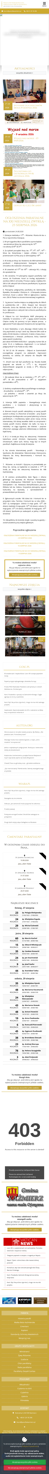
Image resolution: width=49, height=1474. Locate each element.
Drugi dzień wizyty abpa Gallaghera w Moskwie (20, 822)
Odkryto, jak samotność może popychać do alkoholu (22, 804)
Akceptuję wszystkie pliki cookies (24, 1088)
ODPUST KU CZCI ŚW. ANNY (27, 205)
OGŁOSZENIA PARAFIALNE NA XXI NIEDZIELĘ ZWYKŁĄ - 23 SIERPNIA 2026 (24, 221)
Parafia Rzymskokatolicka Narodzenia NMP (15, 4)
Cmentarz (24, 1326)
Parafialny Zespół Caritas (24, 1371)
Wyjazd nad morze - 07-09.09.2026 (26, 139)
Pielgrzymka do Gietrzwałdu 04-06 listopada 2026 (24, 173)
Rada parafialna (24, 1367)
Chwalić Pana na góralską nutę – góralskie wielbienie (22, 763)
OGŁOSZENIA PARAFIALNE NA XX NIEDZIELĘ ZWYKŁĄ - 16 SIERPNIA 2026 (24, 544)
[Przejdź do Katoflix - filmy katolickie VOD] (25, 1300)
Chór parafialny (24, 1363)
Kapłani (24, 1330)
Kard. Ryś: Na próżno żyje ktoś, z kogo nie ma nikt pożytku (24, 1283)
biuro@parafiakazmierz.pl (12, 11)
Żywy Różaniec (24, 1355)
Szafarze (24, 1359)
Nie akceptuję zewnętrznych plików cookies (25, 1468)
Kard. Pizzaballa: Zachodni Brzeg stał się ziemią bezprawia (23, 1276)
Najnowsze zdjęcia (24, 586)
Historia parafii (24, 1318)
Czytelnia (24, 1392)
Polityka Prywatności (30, 1446)
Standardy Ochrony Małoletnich (24, 1334)
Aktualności (24, 70)
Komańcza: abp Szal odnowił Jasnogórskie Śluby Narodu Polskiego (23, 1269)
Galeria (24, 1396)
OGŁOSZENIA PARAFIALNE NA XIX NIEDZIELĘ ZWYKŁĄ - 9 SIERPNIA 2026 (24, 552)
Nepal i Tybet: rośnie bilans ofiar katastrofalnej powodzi (23, 1261)
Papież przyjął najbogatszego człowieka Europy (20, 681)
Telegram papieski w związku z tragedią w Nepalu (23, 1255)
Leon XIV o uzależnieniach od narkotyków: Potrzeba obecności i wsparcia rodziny (24, 1249)
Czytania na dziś (24, 1388)
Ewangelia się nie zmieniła (13, 798)
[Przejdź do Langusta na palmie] (9, 1300)
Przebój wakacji (9, 809)
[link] (24, 860)
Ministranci (25, 1351)
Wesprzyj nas (24, 1338)
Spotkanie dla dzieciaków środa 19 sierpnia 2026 (28, 106)
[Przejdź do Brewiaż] (40, 1300)
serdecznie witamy (24, 47)
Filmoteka (24, 1400)
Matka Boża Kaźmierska (24, 1322)
